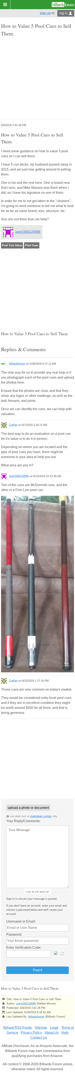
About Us (52, 1032)
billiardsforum (17, 363)
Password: (14, 934)
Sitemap (41, 1027)
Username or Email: (21, 921)
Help (65, 1032)
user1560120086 (27, 232)
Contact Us (38, 1037)
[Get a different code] (63, 953)
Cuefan (13, 424)
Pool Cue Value (12, 245)
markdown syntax (40, 816)
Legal (54, 1027)
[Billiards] (63, 4)
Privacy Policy (31, 1032)
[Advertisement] (37, 78)
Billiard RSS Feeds (17, 1027)
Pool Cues (31, 245)
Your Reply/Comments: (23, 821)
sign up (45, 13)
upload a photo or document (28, 807)
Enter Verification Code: (23, 947)
